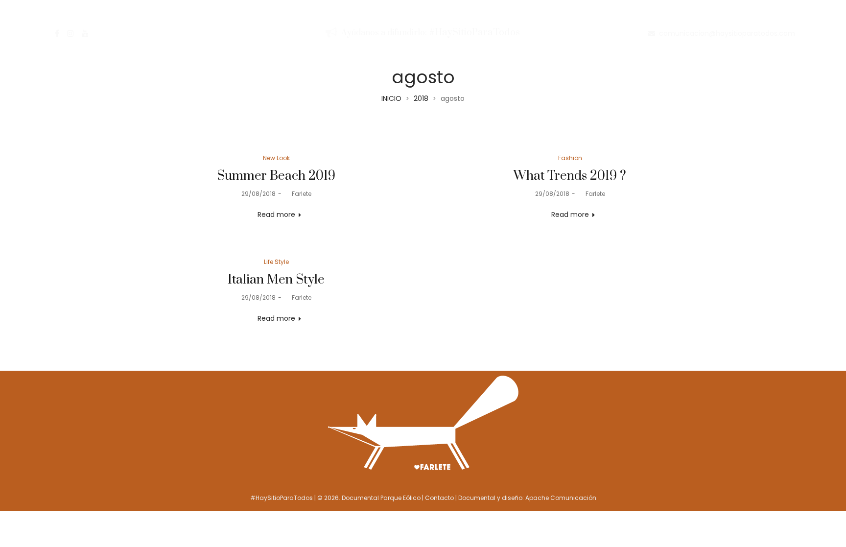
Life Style (276, 262)
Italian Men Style (276, 280)
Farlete (297, 194)
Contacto (439, 498)
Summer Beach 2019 (276, 176)
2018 (421, 98)
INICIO (391, 98)
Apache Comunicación (560, 498)
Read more (276, 214)
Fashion (570, 158)
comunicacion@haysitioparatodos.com (727, 33)
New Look (276, 158)
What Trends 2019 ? (570, 176)
